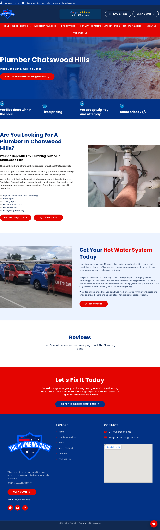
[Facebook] (10, 508)
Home (6, 26)
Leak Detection (112, 26)
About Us (151, 26)
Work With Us (80, 33)
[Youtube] (17, 508)
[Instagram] (25, 508)
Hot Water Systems (90, 26)
